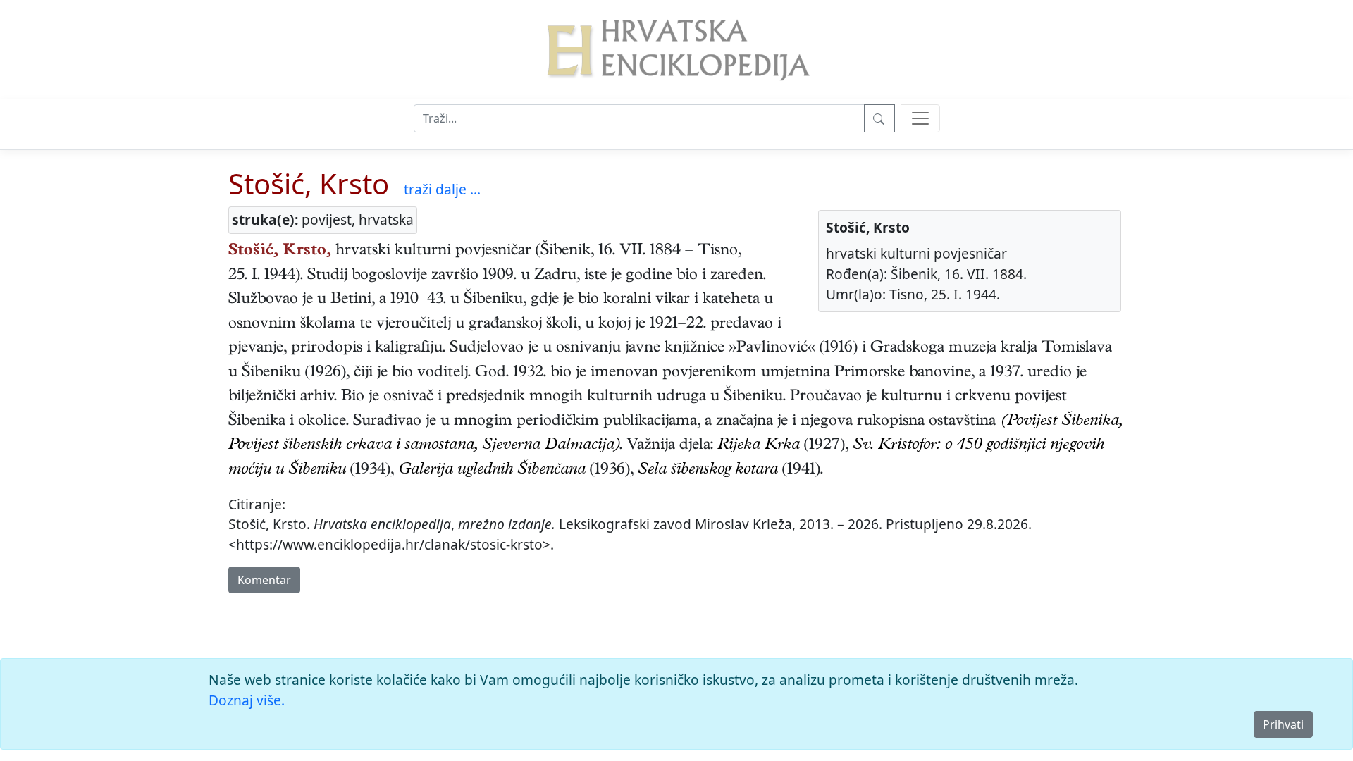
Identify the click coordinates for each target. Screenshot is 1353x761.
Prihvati (1283, 724)
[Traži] (879, 118)
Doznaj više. (247, 700)
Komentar (264, 580)
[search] (920, 118)
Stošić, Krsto (308, 183)
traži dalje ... (442, 189)
